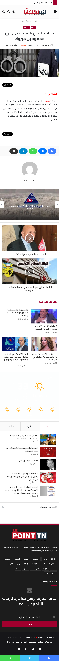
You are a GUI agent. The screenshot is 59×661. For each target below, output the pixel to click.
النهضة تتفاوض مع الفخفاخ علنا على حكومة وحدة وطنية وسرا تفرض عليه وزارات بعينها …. (15, 358)
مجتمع (26, 27)
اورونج (26, 563)
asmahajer (46, 45)
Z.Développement (45, 637)
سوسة (45, 568)
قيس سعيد (35, 568)
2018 (53, 559)
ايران (18, 563)
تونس (11, 563)
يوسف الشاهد (50, 573)
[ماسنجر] (42, 151)
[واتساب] (33, 151)
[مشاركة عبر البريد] (13, 151)
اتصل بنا (24, 642)
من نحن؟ (48, 642)
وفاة (17, 568)
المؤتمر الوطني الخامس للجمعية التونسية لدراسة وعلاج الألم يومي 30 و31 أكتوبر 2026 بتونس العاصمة (20, 490)
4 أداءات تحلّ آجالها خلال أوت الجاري (22, 207)
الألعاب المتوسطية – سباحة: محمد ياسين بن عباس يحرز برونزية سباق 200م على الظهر (21, 476)
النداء (43, 563)
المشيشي (52, 563)
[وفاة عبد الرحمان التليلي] (48, 464)
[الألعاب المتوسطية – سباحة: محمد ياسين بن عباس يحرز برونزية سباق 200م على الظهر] (48, 477)
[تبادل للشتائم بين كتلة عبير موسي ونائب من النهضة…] (44, 316)
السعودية (36, 559)
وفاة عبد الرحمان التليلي (42, 2)
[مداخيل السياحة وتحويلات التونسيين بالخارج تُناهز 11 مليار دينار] (48, 439)
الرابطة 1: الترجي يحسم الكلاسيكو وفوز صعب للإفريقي (21, 449)
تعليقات (10, 426)
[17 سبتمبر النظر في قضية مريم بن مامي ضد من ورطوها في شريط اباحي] (44, 344)
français (10, 642)
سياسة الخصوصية (36, 642)
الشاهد (26, 559)
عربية (17, 642)
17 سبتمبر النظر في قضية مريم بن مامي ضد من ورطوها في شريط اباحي (44, 356)
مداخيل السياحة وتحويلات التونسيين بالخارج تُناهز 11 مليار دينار (23, 436)
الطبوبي (17, 559)
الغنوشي (7, 559)
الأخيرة (49, 426)
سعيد (53, 568)
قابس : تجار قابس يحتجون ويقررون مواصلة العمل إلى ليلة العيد (17, 312)
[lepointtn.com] (35, 11)
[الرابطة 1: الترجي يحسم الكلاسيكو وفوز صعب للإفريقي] (48, 452)
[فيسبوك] (52, 151)
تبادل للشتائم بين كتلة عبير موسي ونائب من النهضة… (46, 327)
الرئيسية (31, 21)
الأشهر (30, 426)
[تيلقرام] (23, 151)
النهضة (34, 563)
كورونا (25, 568)
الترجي (45, 559)
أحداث (24, 21)
